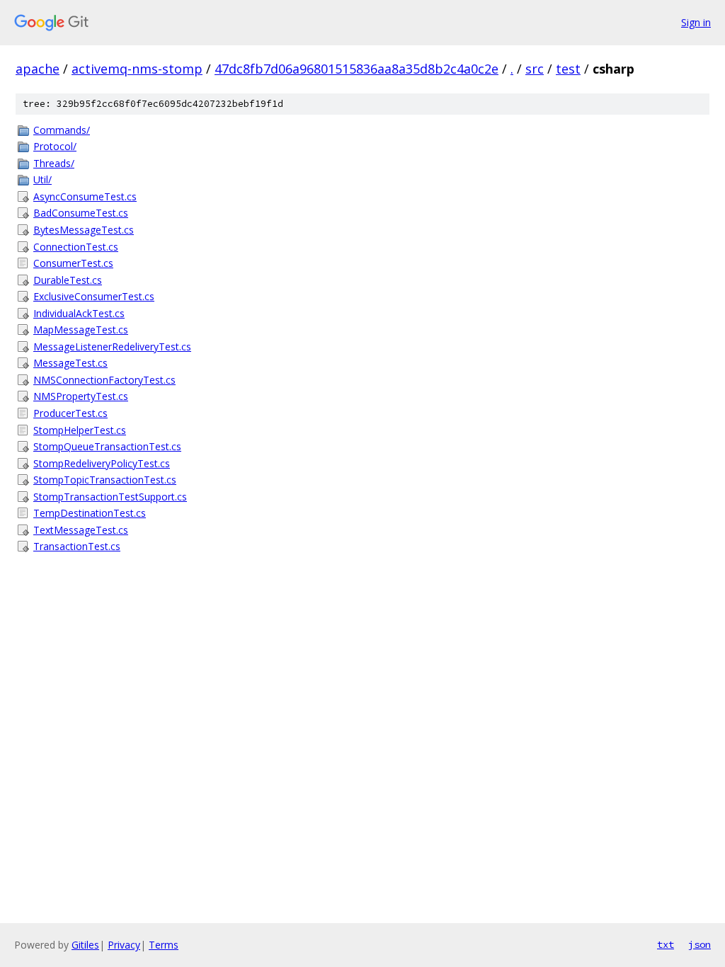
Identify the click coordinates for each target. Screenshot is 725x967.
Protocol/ (54, 146)
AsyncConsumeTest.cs (85, 196)
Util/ (42, 179)
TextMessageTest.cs (80, 530)
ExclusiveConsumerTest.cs (93, 296)
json (699, 944)
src (534, 68)
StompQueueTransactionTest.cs (107, 446)
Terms (163, 944)
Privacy (124, 944)
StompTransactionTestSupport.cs (110, 496)
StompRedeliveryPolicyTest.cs (101, 463)
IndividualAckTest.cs (79, 313)
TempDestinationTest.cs (89, 513)
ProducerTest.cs (70, 413)
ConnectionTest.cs (75, 246)
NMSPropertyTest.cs (80, 396)
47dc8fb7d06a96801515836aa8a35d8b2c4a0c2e (356, 68)
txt (665, 944)
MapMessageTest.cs (80, 329)
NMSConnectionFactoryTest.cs (104, 380)
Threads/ (53, 163)
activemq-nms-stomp (137, 68)
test (568, 68)
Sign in (696, 22)
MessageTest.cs (70, 363)
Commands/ (61, 130)
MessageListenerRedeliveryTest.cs (112, 346)
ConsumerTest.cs (73, 263)
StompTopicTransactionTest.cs (104, 479)
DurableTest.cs (67, 280)
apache (37, 68)
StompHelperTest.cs (79, 430)
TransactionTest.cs (76, 546)
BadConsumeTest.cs (80, 212)
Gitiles (85, 944)
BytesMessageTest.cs (83, 229)
